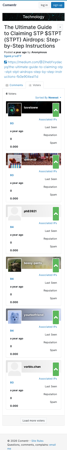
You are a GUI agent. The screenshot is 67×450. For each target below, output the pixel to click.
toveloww (31, 107)
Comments (14, 85)
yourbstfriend (33, 315)
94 (12, 227)
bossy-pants (33, 263)
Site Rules (37, 440)
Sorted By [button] (46, 97)
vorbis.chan (32, 366)
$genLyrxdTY (12, 56)
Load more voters (34, 420)
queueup (30, 159)
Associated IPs (48, 119)
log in (44, 5)
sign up (57, 5)
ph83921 (30, 211)
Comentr (10, 5)
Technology (33, 16)
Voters (35, 85)
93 (12, 123)
